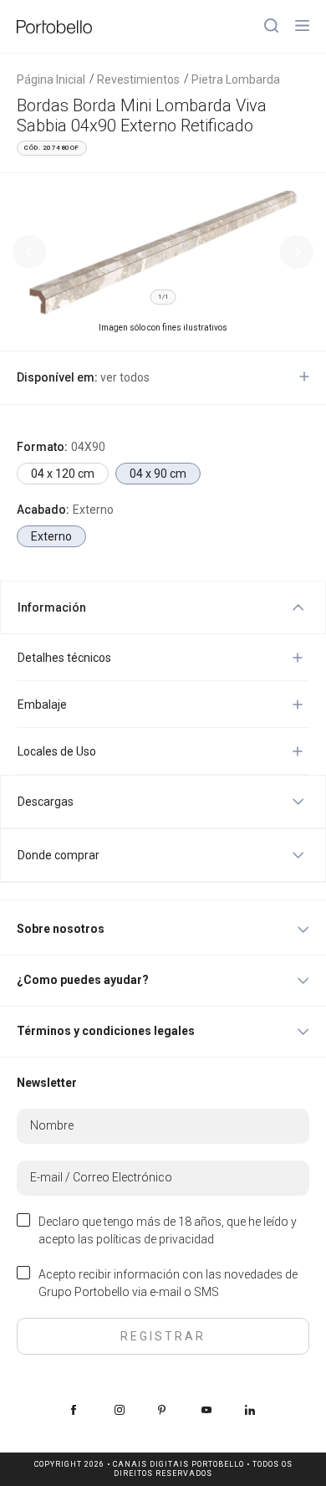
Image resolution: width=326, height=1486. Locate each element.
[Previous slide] (29, 252)
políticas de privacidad (155, 1239)
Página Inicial (51, 79)
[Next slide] (296, 252)
